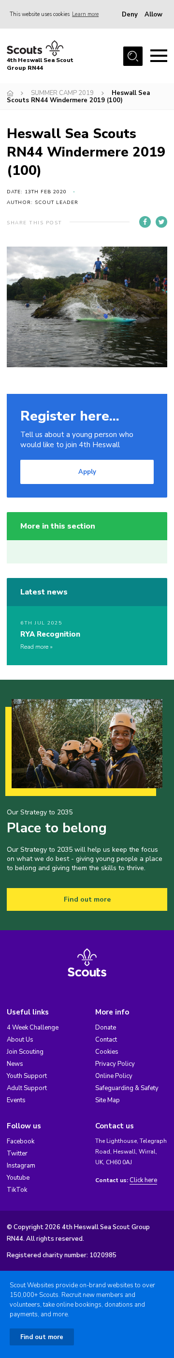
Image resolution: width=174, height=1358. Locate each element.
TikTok (17, 1190)
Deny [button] (130, 14)
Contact (106, 1039)
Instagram (21, 1165)
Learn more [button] (85, 14)
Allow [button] (153, 14)
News (15, 1064)
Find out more (87, 899)
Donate (105, 1027)
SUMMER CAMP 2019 (62, 93)
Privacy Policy (115, 1064)
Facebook (20, 1141)
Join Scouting (25, 1051)
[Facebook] (145, 222)
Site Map (107, 1100)
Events (16, 1100)
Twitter (17, 1153)
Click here (143, 1180)
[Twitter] (161, 222)
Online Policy (113, 1076)
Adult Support (27, 1088)
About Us (20, 1039)
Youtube (18, 1177)
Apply (87, 472)
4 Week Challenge (32, 1027)
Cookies (106, 1051)
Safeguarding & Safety (127, 1088)
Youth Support (27, 1076)
